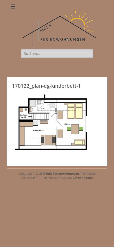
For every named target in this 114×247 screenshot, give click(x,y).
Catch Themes (83, 178)
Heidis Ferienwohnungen (61, 173)
